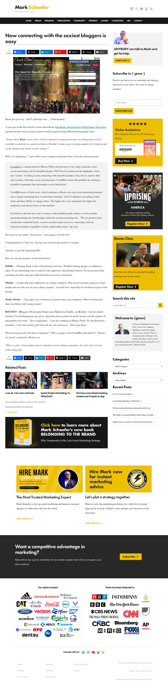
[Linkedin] (131, 8)
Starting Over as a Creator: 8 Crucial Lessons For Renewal (132, 422)
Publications (63, 20)
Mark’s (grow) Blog (80, 664)
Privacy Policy (50, 677)
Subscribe (49, 670)
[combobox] (135, 305)
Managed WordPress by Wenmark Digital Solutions (134, 679)
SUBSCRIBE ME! (123, 110)
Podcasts (21, 670)
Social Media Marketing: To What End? (126, 401)
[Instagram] (136, 8)
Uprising (93, 20)
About (38, 20)
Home (28, 20)
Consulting (117, 20)
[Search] (160, 305)
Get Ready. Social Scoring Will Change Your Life (80, 127)
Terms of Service (23, 677)
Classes (104, 20)
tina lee (42, 401)
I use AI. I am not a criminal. (122, 394)
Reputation (49, 664)
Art (128, 20)
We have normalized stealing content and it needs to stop (132, 408)
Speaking (49, 20)
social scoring (32, 401)
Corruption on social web (23, 406)
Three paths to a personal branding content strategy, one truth (133, 415)
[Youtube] (141, 8)
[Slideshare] (146, 8)
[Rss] (151, 8)
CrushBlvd (15, 166)
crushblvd (14, 401)
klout (22, 401)
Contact (138, 20)
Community (79, 20)
